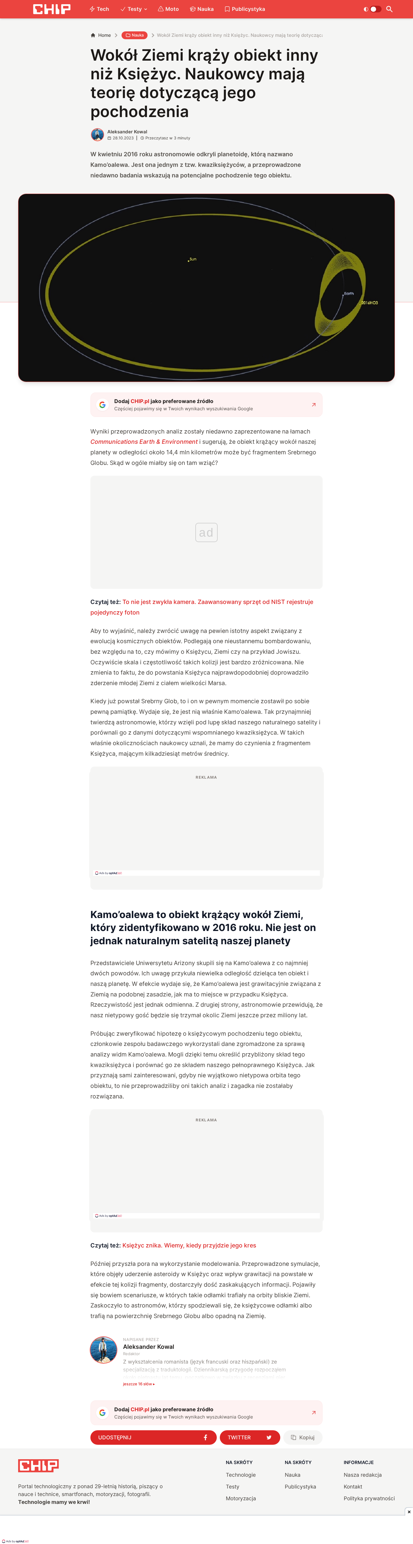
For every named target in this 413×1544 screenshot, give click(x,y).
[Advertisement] (206, 825)
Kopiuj (306, 1437)
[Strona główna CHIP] (51, 9)
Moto (172, 9)
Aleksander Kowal (127, 131)
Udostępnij (115, 1437)
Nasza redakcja (363, 1475)
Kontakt (353, 1486)
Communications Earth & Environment (144, 441)
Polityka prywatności (369, 1498)
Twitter (239, 1437)
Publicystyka (248, 9)
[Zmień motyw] (372, 9)
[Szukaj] (389, 9)
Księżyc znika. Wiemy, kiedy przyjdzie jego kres (190, 1245)
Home (104, 35)
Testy (135, 9)
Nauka (205, 9)
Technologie (241, 1475)
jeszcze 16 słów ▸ (139, 1383)
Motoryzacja (241, 1498)
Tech (103, 9)
